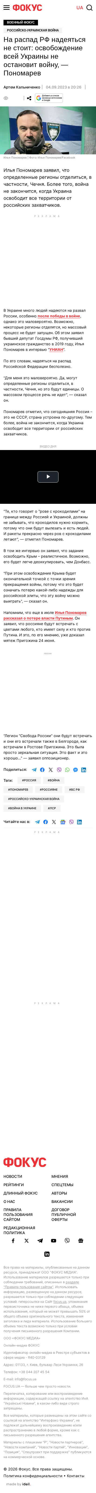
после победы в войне (59, 316)
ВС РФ (75, 789)
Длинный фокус (20, 1193)
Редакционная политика (19, 1230)
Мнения (59, 1176)
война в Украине (23, 808)
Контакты (75, 1475)
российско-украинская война (34, 799)
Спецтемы (62, 1184)
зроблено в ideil (18, 1484)
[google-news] (80, 1240)
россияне (50, 789)
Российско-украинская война (33, 30)
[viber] (67, 1240)
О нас (9, 1201)
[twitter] (26, 1240)
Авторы (59, 1193)
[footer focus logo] (24, 1162)
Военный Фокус (20, 22)
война (55, 780)
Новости (12, 1176)
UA (79, 7)
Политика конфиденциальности (32, 1475)
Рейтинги (13, 1184)
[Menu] (6, 7)
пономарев (19, 789)
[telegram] (40, 1240)
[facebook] (13, 1240)
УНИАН (56, 349)
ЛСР (53, 808)
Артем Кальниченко (21, 87)
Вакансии (62, 1201)
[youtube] (53, 1240)
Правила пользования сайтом (18, 1214)
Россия (30, 780)
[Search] (89, 8)
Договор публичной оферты (63, 1214)
